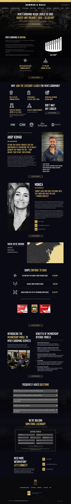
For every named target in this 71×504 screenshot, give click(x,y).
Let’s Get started (35, 1)
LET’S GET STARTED (35, 24)
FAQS (62, 8)
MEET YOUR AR (33, 8)
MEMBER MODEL (56, 8)
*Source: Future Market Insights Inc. (25, 70)
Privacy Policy (60, 501)
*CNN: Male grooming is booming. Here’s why (15, 49)
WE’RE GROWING (41, 8)
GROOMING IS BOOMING (15, 8)
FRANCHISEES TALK (5, 8)
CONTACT (67, 8)
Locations (33, 487)
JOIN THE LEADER (25, 8)
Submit (35, 446)
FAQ (50, 487)
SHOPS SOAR (48, 8)
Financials (39, 487)
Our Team (46, 487)
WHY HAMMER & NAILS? (24, 487)
